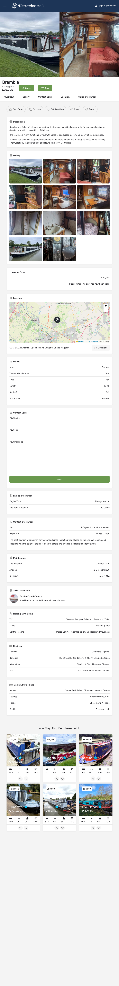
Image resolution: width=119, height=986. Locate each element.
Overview (9, 97)
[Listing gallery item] (25, 171)
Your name (14, 418)
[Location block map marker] (57, 320)
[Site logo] (30, 6)
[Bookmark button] (26, 778)
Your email (14, 430)
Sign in (102, 5)
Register (112, 5)
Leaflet (81, 341)
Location (65, 97)
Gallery (25, 97)
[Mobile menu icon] (5, 6)
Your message (16, 441)
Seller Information (87, 97)
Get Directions (100, 347)
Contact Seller (45, 97)
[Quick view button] (20, 778)
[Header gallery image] (29, 44)
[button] (59, 322)
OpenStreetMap (93, 341)
